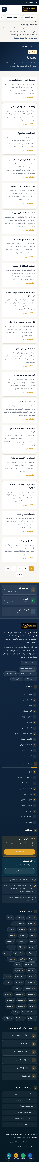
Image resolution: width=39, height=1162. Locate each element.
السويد (20, 1006)
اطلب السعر (19, 852)
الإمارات (30, 917)
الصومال (18, 953)
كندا (14, 1012)
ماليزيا (6, 977)
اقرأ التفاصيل (30, 97)
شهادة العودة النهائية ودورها (23, 1094)
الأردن (31, 929)
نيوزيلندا (7, 1018)
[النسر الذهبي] (29, 9)
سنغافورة (29, 982)
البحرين (30, 923)
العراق (21, 929)
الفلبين (31, 977)
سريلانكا (30, 994)
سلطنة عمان (17, 923)
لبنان (10, 929)
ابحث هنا (34, 38)
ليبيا (10, 947)
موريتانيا (30, 953)
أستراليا (19, 1018)
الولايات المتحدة (27, 1012)
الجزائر (20, 947)
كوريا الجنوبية (28, 988)
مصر (31, 941)
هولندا (31, 1006)
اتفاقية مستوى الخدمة (30, 1142)
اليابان (7, 982)
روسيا (9, 1006)
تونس (31, 947)
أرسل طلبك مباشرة (21, 38)
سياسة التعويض (15, 1142)
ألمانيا (7, 994)
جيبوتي (6, 953)
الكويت (19, 917)
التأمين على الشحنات (30, 1147)
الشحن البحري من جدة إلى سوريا (22, 1112)
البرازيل (30, 1018)
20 (8, 569)
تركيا (31, 935)
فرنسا (31, 1000)
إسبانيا (9, 1000)
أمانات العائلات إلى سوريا (25, 1124)
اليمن (11, 935)
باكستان (30, 971)
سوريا (22, 935)
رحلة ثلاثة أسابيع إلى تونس (24, 1100)
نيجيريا (10, 959)
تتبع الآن (19, 871)
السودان (21, 941)
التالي (19, 575)
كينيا (21, 959)
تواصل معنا (18, 1147)
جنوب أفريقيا (29, 965)
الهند (16, 965)
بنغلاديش (17, 971)
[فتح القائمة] (4, 9)
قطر (9, 917)
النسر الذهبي (33, 46)
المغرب (9, 941)
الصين (18, 982)
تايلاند (16, 988)
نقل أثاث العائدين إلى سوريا (24, 1118)
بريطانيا (18, 994)
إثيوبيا (31, 959)
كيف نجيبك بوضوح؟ (26, 1106)
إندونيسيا (18, 977)
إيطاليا (20, 1000)
